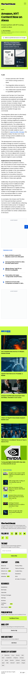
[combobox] (23, 672)
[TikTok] (2, 537)
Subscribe (14, 556)
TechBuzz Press (14, 618)
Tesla (3, 665)
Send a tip (14, 630)
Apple (3, 662)
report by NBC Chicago (17, 132)
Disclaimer (18, 573)
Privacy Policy (18, 565)
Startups (23, 660)
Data (23, 655)
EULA (16, 576)
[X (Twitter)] (11, 533)
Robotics (12, 660)
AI (2, 655)
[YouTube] (24, 533)
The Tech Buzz (6, 30)
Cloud (12, 655)
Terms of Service (19, 568)
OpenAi (18, 662)
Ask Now (14, 643)
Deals (3, 657)
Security (18, 655)
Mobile (6, 660)
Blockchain (7, 655)
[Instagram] (20, 533)
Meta (7, 662)
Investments (9, 657)
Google (23, 662)
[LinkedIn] (16, 533)
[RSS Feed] (6, 537)
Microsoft (12, 662)
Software (18, 660)
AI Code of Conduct (20, 579)
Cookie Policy (18, 571)
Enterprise (16, 657)
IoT (2, 660)
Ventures (22, 657)
